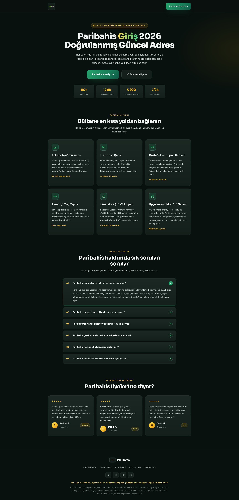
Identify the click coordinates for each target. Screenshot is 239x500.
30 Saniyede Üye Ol (136, 74)
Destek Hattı (150, 467)
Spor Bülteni (120, 467)
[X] (108, 475)
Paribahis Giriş (89, 467)
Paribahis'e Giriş (101, 74)
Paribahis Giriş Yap (178, 6)
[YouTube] (131, 475)
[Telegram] (123, 475)
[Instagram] (116, 475)
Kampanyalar (135, 467)
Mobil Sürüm (105, 467)
